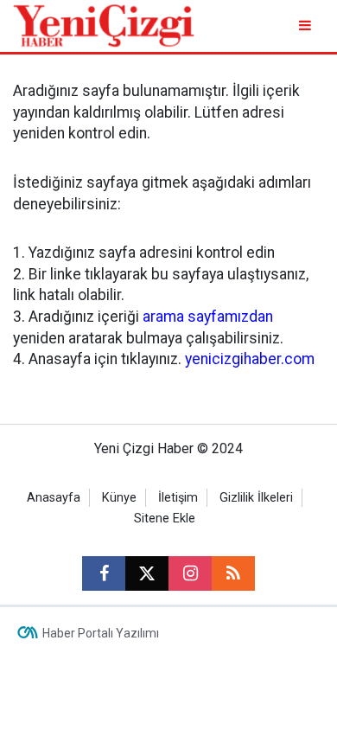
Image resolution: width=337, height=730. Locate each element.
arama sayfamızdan (208, 316)
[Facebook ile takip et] (103, 573)
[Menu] (306, 25)
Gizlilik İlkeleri (256, 497)
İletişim (178, 497)
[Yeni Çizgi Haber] (103, 24)
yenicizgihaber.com (250, 359)
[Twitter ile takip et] (146, 573)
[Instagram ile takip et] (190, 573)
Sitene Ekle (164, 518)
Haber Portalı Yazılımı (100, 633)
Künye (119, 497)
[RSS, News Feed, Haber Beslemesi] (233, 573)
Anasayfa (53, 497)
